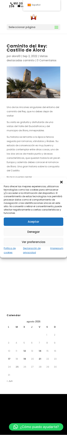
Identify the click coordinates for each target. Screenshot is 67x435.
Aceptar (33, 222)
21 (40, 358)
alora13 (16, 56)
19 (24, 358)
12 (24, 350)
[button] (61, 182)
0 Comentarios (46, 60)
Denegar (33, 232)
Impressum (56, 248)
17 (9, 358)
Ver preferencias (33, 242)
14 (40, 350)
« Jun (10, 381)
